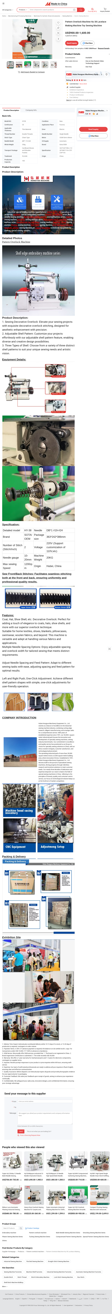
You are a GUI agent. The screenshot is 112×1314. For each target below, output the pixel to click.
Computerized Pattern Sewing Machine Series (69, 1237)
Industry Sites (77, 1294)
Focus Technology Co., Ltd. (42, 1305)
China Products (19, 1294)
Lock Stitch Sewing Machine (63, 1277)
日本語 (92, 1299)
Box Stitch (80, 1277)
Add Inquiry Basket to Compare (33, 72)
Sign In (68, 100)
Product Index (100, 1294)
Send (21, 1131)
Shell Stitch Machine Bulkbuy (13, 1282)
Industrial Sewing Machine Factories (59, 1272)
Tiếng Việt (53, 1301)
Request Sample (103, 48)
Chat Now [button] (89, 43)
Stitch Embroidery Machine (40, 1277)
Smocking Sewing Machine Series (94, 1233)
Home (4, 16)
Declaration (78, 1305)
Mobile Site (52, 1296)
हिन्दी (98, 1299)
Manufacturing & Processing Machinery (19, 16)
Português (32, 1299)
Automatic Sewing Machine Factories (88, 1272)
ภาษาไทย (104, 1299)
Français (40, 1299)
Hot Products (9, 1294)
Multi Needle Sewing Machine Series (68, 1233)
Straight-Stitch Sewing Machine (58, 1261)
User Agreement (68, 1305)
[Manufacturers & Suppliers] (56, 4)
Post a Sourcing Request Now (29, 1135)
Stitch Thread (22, 1277)
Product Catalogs (33, 1228)
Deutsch (64, 1299)
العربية (80, 1299)
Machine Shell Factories (34, 1272)
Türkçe (45, 1301)
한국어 (86, 1299)
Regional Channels (88, 1294)
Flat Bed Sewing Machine (34, 1261)
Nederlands (72, 1299)
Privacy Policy (88, 1305)
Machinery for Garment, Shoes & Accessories (47, 16)
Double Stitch (8, 1277)
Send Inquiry (72, 43)
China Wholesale (54, 1294)
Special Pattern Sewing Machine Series (96, 1237)
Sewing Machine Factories (13, 1272)
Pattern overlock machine (37, 1233)
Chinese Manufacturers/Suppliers (36, 1294)
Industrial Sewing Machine (13, 1261)
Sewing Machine (67, 16)
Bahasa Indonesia (63, 1301)
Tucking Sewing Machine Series (39, 1237)
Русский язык (49, 1299)
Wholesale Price (65, 1294)
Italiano (57, 1299)
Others (4, 1240)
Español (24, 1299)
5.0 (87, 114)
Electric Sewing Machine (81, 16)
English (17, 1299)
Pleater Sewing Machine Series (12, 1237)
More (4, 1286)
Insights (60, 1296)
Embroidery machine (9, 1233)
